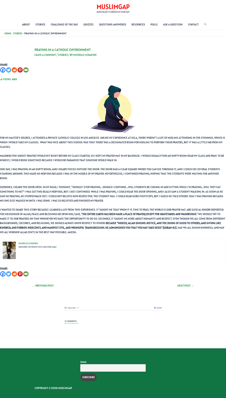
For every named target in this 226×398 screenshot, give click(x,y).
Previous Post (43, 285)
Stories (40, 24)
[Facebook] (2, 70)
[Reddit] (14, 70)
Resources (138, 24)
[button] (205, 24)
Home (8, 33)
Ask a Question (172, 24)
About (26, 24)
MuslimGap (113, 6)
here (54, 247)
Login (159, 308)
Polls (154, 24)
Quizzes (88, 24)
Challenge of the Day (64, 24)
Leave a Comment (45, 55)
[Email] (26, 70)
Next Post (186, 285)
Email (83, 362)
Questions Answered (112, 24)
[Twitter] (8, 70)
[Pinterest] (20, 70)
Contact (193, 24)
